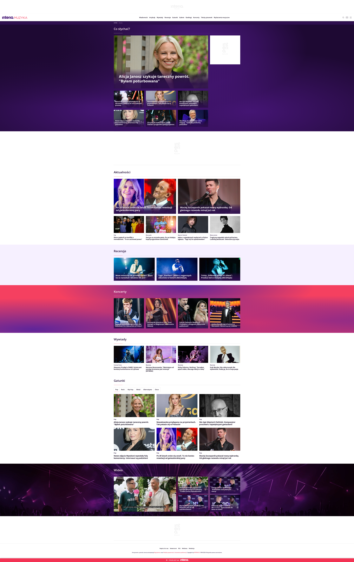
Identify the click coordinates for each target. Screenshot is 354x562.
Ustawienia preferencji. (181, 552)
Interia (115, 22)
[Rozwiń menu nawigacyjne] (351, 17)
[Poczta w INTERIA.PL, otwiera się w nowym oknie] (347, 17)
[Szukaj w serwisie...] (343, 17)
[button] (174, 17)
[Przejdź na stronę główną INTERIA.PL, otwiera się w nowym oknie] (8, 17)
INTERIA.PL (197, 552)
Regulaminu (157, 552)
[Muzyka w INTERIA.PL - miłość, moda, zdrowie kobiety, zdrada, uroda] (20, 17)
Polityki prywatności (168, 552)
